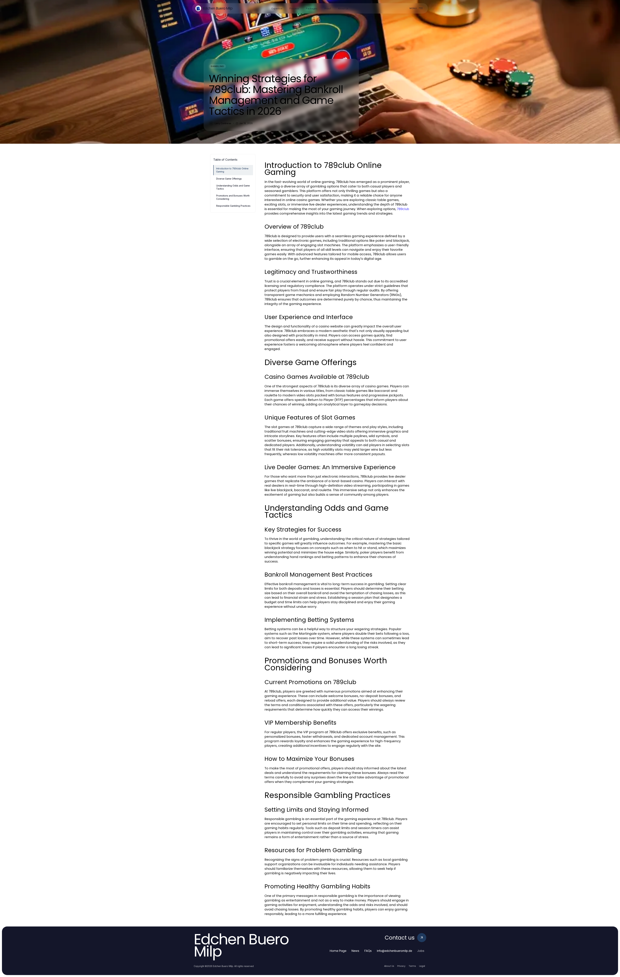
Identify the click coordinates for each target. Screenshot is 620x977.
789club (403, 209)
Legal (422, 966)
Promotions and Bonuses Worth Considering (233, 197)
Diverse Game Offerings (229, 178)
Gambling (217, 66)
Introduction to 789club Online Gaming (232, 170)
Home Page (338, 951)
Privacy (401, 966)
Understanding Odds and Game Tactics (233, 187)
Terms (412, 966)
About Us (389, 966)
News (355, 951)
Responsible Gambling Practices (233, 205)
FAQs (368, 951)
